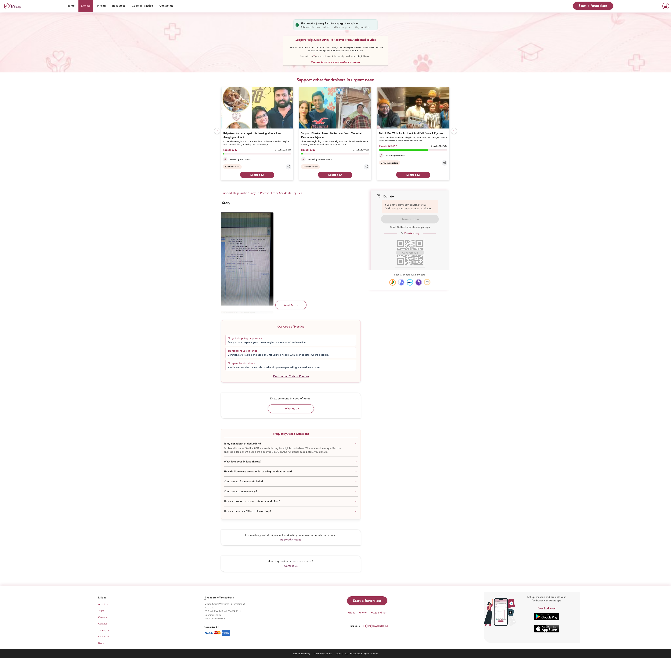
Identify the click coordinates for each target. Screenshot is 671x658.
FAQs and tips (379, 612)
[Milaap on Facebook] (365, 625)
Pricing (101, 6)
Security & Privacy (302, 653)
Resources (118, 6)
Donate (86, 6)
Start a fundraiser (367, 600)
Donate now (257, 174)
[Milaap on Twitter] (370, 625)
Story (226, 203)
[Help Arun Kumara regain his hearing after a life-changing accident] (257, 107)
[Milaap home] (11, 6)
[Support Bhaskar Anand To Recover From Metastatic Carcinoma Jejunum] (335, 107)
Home (71, 6)
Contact (102, 623)
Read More (290, 305)
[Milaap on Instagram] (380, 625)
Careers (102, 617)
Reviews (363, 612)
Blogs (101, 643)
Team (101, 610)
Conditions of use (323, 653)
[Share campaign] (288, 167)
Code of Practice (142, 6)
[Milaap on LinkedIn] (375, 625)
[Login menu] (665, 6)
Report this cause (290, 539)
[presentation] (217, 131)
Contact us (166, 6)
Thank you (104, 630)
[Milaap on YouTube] (385, 625)
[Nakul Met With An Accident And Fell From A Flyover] (413, 107)
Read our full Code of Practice (291, 376)
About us (103, 604)
